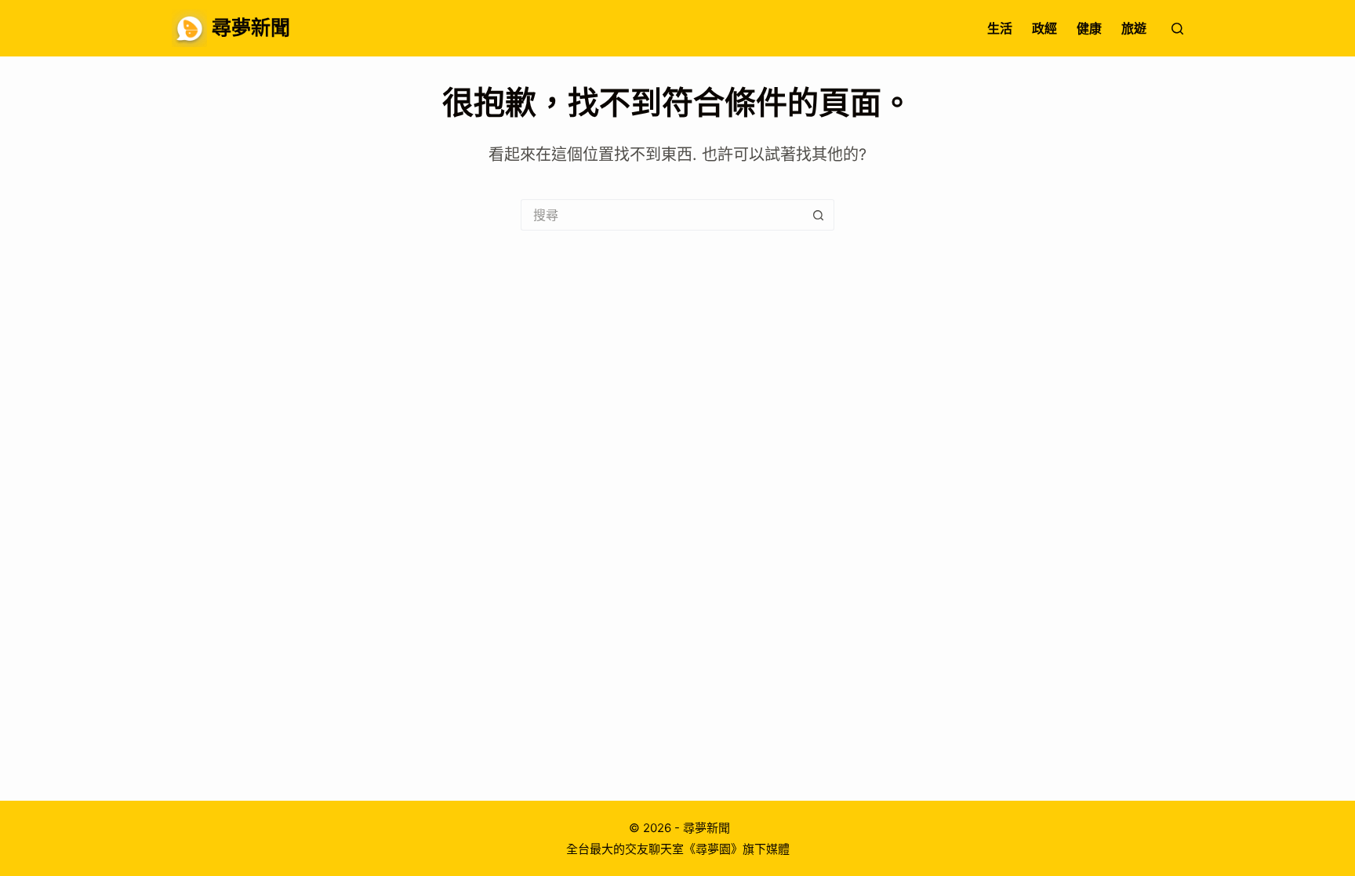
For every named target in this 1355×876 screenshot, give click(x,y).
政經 (1044, 28)
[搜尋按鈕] (818, 215)
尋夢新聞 (251, 27)
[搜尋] (1177, 29)
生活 (999, 28)
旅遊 (1133, 28)
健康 (1089, 28)
